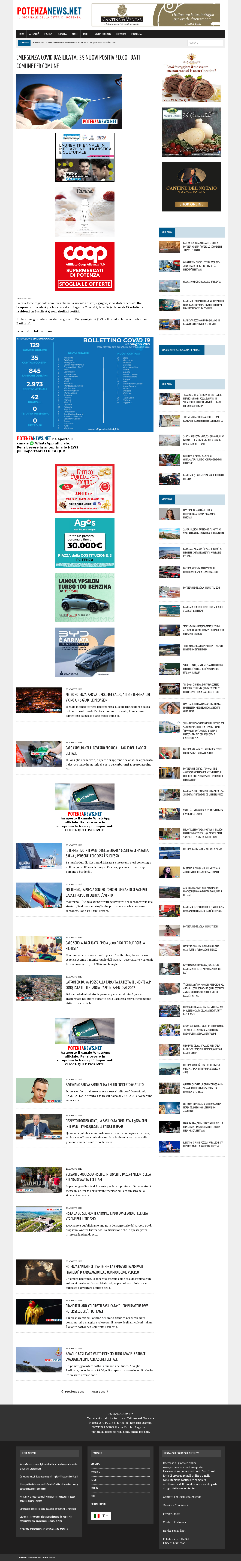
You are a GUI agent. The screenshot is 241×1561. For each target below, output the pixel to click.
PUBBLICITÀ (136, 34)
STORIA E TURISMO (103, 34)
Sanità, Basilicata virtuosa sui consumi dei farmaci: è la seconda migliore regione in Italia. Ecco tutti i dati (203, 440)
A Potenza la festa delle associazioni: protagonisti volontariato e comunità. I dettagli (202, 891)
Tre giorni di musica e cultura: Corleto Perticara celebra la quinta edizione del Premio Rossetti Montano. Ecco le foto (202, 688)
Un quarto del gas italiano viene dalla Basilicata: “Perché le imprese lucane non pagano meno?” (202, 1049)
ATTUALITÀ (34, 34)
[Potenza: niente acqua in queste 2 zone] (169, 595)
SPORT (75, 34)
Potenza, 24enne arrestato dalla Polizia (202, 848)
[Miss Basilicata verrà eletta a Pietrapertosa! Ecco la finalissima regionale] (169, 518)
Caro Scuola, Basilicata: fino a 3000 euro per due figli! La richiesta (48, 1509)
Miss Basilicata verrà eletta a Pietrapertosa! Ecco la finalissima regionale (199, 513)
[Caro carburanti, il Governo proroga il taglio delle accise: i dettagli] (39, 764)
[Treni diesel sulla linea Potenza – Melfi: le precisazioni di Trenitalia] (169, 653)
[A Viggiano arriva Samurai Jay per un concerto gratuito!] (39, 1101)
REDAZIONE (121, 34)
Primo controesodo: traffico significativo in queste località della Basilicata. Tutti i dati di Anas (203, 1010)
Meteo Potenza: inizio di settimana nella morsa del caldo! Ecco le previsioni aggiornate (202, 1107)
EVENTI (86, 34)
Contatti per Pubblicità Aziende (182, 1496)
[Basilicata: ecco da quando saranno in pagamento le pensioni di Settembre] (169, 328)
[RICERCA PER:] (205, 42)
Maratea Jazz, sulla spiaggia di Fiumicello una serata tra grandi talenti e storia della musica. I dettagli (203, 1126)
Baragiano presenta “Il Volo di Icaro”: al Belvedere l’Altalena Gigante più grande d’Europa (202, 552)
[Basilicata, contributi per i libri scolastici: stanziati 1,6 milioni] (169, 615)
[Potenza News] (49, 12)
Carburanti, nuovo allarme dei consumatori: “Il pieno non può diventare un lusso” (202, 459)
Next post (98, 1391)
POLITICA (48, 34)
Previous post (74, 1391)
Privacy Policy (171, 1513)
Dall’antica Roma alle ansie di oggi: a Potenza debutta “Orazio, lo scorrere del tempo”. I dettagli (202, 246)
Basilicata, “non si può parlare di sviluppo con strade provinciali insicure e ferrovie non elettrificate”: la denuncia (203, 304)
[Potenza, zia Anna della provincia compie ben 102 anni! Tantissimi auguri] (169, 757)
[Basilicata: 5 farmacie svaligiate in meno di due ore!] (169, 483)
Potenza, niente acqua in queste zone (200, 926)
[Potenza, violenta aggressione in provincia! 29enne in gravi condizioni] (169, 576)
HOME (21, 34)
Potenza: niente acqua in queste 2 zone (201, 587)
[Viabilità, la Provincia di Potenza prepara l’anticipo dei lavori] (169, 818)
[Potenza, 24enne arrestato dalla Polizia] (169, 857)
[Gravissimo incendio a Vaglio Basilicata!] (169, 289)
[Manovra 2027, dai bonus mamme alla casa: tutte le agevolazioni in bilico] (169, 953)
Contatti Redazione (175, 1522)
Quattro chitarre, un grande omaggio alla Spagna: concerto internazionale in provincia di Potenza (203, 1088)
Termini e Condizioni (175, 1505)
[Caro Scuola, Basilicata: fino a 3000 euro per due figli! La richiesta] (39, 959)
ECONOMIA (62, 34)
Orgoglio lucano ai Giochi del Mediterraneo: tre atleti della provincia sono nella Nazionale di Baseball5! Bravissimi (203, 1030)
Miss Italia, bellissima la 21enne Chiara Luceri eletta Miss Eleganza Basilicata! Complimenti (202, 707)
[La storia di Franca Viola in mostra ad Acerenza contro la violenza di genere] (169, 876)
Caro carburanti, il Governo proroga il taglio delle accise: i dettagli (49, 1477)
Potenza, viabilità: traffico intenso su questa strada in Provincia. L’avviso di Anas (201, 1068)
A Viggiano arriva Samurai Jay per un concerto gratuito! (105, 1084)
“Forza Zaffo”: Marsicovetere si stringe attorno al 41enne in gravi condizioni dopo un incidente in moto (203, 630)
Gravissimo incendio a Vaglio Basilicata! (202, 281)
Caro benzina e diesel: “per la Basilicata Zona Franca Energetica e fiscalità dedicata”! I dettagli (202, 266)
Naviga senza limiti (174, 1530)
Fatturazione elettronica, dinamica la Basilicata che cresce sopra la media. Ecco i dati (203, 969)
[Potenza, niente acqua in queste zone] (169, 934)
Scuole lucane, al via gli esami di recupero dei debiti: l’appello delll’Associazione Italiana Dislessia (203, 668)
